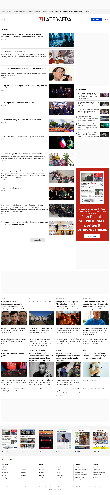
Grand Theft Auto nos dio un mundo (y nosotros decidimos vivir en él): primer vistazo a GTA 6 (13, 382)
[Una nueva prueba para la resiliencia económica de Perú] (61, 176)
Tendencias (60, 299)
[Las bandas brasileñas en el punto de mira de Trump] (61, 210)
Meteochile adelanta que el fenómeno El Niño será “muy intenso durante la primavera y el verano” (88, 118)
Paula (85, 350)
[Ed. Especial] (64, 449)
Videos (51, 11)
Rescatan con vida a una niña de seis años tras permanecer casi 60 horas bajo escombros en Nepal (67, 382)
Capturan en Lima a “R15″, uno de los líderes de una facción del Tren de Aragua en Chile (13, 330)
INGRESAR (106, 19)
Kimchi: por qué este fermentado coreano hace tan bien (93, 390)
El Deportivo (38, 11)
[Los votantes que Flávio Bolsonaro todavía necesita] (61, 159)
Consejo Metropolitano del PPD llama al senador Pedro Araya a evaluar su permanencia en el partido (88, 134)
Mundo (45, 11)
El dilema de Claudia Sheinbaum (14, 51)
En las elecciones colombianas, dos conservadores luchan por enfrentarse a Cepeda (24, 70)
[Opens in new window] (46, 449)
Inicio (3, 11)
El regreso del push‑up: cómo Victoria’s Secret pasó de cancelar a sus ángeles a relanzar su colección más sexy (68, 305)
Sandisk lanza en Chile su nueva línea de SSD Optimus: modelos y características (13, 391)
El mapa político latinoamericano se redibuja (19, 103)
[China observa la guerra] (61, 193)
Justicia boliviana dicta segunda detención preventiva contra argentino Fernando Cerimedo (68, 357)
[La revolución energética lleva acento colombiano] (61, 125)
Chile (3, 299)
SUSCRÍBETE (92, 236)
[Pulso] (27, 449)
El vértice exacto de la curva (40, 302)
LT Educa (86, 11)
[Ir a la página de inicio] (55, 19)
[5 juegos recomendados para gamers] (14, 369)
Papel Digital (78, 11)
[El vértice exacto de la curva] (41, 318)
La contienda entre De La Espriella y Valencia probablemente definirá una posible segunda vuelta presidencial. (24, 74)
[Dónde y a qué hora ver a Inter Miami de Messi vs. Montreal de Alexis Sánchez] (104, 104)
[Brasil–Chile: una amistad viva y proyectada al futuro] (61, 142)
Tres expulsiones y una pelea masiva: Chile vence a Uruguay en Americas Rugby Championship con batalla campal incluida (95, 331)
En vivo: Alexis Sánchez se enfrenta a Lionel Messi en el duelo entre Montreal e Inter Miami (88, 111)
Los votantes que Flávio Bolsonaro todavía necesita (21, 154)
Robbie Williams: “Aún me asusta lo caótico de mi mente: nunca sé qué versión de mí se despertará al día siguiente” (41, 357)
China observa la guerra (11, 188)
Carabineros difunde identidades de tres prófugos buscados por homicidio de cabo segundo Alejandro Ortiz (13, 305)
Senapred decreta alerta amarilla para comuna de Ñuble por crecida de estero (13, 341)
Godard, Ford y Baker (35, 389)
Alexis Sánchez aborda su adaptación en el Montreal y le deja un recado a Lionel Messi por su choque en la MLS (95, 305)
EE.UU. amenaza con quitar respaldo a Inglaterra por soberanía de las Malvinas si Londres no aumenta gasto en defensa (68, 392)
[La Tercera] (9, 449)
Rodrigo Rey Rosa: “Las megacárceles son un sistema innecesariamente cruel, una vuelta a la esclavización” (41, 382)
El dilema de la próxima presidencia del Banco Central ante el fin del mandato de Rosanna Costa (40, 330)
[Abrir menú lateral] (3, 19)
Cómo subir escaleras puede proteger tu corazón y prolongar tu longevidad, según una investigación (68, 330)
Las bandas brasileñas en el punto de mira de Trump (22, 205)
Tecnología (29, 11)
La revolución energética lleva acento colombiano (21, 120)
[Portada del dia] (92, 203)
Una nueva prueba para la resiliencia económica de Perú (23, 171)
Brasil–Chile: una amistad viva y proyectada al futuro (22, 137)
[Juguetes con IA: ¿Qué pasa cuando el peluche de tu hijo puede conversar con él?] (96, 369)
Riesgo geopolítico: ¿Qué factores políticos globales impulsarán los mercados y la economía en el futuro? (22, 36)
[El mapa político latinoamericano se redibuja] (61, 108)
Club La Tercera (68, 11)
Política (9, 11)
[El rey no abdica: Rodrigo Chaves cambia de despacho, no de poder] (61, 91)
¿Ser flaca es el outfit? (90, 380)
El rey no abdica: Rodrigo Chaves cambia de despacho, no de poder (24, 87)
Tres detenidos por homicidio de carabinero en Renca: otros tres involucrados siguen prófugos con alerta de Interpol (87, 126)
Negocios (22, 11)
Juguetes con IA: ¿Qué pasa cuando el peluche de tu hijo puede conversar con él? (94, 356)
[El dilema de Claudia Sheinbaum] (61, 57)
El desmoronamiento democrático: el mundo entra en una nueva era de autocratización (24, 223)
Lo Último (58, 11)
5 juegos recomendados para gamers (12, 355)
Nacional (15, 11)
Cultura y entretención (37, 350)
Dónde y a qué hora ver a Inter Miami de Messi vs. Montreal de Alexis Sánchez (88, 103)
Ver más (37, 240)
